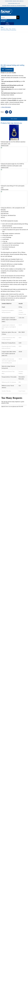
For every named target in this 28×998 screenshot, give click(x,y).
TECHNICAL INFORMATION (8, 215)
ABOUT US (21, 1)
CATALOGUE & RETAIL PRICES (12, 3)
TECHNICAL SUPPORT (8, 1)
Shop (2, 27)
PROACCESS (7, 23)
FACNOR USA (13, 5)
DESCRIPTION (4, 213)
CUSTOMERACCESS (4, 20)
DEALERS (14, 1)
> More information (6, 107)
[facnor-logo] (10, 11)
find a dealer (14, 119)
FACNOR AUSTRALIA (21, 5)
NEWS (18, 1)
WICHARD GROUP (6, 5)
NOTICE (3, 217)
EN (18, 3)
